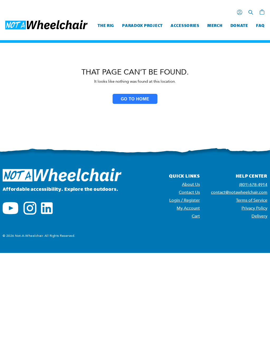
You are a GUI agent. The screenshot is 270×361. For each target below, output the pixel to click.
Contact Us (189, 192)
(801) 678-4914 (253, 185)
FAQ (260, 26)
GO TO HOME (135, 99)
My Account (188, 208)
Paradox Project (142, 26)
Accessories (185, 26)
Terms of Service (251, 200)
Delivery (259, 216)
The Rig (106, 26)
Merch (215, 26)
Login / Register (184, 200)
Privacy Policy (254, 208)
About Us (191, 184)
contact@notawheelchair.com (239, 192)
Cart (196, 216)
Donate (239, 26)
